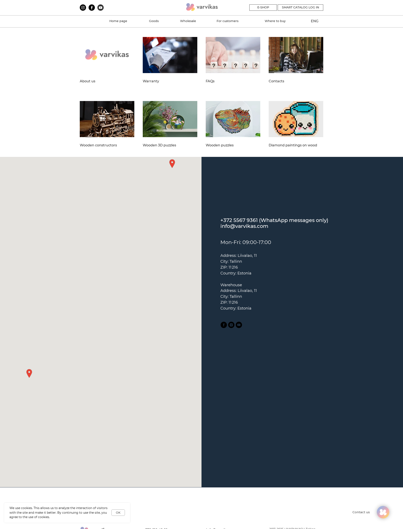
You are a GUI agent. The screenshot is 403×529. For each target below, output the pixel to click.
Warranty (151, 81)
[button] (29, 373)
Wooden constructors (98, 145)
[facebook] (224, 325)
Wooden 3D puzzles (159, 145)
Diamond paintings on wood (293, 145)
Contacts (276, 81)
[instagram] (231, 325)
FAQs (210, 81)
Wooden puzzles (220, 145)
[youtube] (239, 325)
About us (87, 81)
